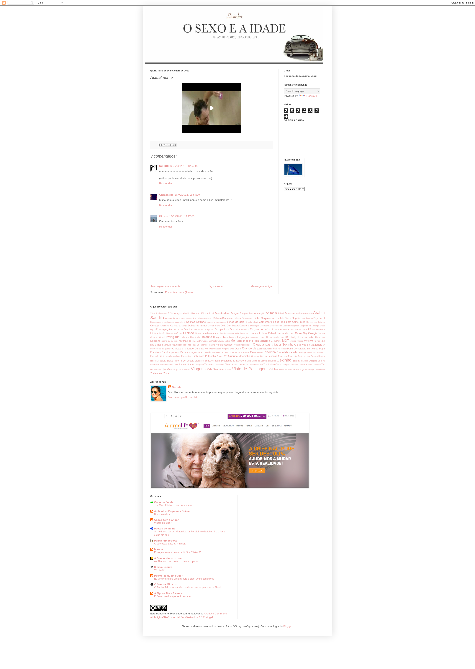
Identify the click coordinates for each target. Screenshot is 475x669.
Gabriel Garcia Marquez (281, 333)
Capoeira (211, 322)
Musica (293, 341)
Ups (164, 369)
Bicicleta (279, 318)
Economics (196, 329)
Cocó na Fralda (163, 502)
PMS (315, 352)
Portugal (154, 356)
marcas (187, 341)
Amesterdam (222, 313)
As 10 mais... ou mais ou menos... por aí (176, 561)
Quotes (263, 356)
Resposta (292, 356)
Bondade (301, 318)
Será (249, 361)
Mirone (158, 549)
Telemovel (219, 365)
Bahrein (217, 318)
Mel (232, 340)
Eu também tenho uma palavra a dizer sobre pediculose (184, 578)
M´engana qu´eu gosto (168, 341)
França (254, 333)
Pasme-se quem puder (168, 575)
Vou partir (159, 570)
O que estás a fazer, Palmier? (170, 543)
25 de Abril (155, 313)
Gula (161, 337)
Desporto (294, 326)
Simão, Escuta (163, 566)
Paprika (166, 352)
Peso (253, 352)
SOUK (175, 365)
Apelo (301, 313)
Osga (238, 348)
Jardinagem (278, 337)
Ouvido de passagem (257, 348)
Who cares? (293, 369)
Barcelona (227, 318)
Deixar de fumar (197, 325)
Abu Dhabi (187, 313)
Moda (273, 341)
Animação (259, 313)
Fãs (299, 329)
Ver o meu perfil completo (183, 397)
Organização (228, 349)
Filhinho (188, 333)
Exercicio (292, 329)
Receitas (272, 356)
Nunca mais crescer (243, 345)
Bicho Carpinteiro (264, 318)
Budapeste (169, 322)
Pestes (260, 352)
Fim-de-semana (210, 333)
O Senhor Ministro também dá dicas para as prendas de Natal (187, 587)
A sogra (163, 313)
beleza (237, 318)
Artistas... (208, 318)
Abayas (178, 313)
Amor (251, 313)
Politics (321, 352)
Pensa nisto (237, 352)
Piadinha (270, 352)
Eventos (284, 329)
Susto (190, 364)
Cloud (255, 322)
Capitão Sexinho (196, 321)
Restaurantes (304, 356)
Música (300, 341)
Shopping (313, 361)
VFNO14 (186, 369)
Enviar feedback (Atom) (179, 292)
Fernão (162, 333)
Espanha (235, 329)
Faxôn (304, 329)
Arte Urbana (198, 318)
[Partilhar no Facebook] (171, 145)
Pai (275, 348)
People (246, 352)
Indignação (243, 337)
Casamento (221, 322)
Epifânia (210, 329)
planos (310, 352)
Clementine (166, 194)
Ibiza (225, 337)
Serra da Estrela (259, 361)
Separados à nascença (233, 360)
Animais (271, 313)
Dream (180, 329)
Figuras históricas (174, 333)
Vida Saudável (215, 369)
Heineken (185, 337)
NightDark (165, 165)
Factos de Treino (165, 528)
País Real (282, 349)
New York (182, 345)
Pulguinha (210, 356)
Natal (174, 344)
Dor (174, 329)
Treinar (302, 365)
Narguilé (167, 345)
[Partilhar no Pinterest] (174, 145)
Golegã (312, 333)
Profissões (186, 356)
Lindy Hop (320, 337)
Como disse (298, 322)
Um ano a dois (162, 514)
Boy (315, 318)
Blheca (288, 318)
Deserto (286, 326)
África (203, 313)
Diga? (152, 329)
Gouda (321, 333)
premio (169, 356)
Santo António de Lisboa (180, 360)
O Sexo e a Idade (183, 348)
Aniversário (291, 313)
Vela (169, 369)
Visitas (228, 369)
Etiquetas (245, 329)
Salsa (162, 360)
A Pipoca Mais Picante (168, 593)
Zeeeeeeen (320, 369)
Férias (154, 333)
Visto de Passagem (250, 369)
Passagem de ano (195, 352)
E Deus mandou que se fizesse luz (173, 596)
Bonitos (309, 318)
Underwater (155, 369)
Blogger (287, 626)
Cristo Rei (165, 326)
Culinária (175, 325)
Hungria (217, 337)
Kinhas (163, 216)
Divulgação (164, 329)
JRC (287, 337)
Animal (281, 313)
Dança (184, 326)
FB (309, 329)
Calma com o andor (166, 519)
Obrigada (199, 348)
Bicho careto (247, 318)
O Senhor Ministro (165, 584)
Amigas (234, 313)
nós (189, 345)
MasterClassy (217, 341)
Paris (183, 352)
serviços (272, 361)
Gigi (305, 333)
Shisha (296, 360)
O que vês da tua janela (308, 344)
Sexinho (284, 360)
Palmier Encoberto (165, 540)
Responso (282, 356)
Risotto (321, 356)
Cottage (155, 325)
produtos (177, 356)
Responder (165, 183)
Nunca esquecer (224, 345)
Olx (206, 349)
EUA (277, 329)
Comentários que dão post (275, 321)
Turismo (317, 365)
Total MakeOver (272, 364)
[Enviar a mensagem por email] (160, 145)
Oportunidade (215, 349)
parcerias (175, 352)
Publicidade (198, 356)
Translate (311, 95)
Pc (223, 352)
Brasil (322, 318)
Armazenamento (180, 318)
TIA (261, 365)
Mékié (227, 341)
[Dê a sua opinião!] (164, 145)
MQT (285, 340)
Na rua (317, 341)
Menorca (265, 340)
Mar (181, 341)
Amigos (244, 313)
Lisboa (153, 341)
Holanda (206, 337)
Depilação (254, 326)
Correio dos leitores (315, 322)
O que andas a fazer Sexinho (273, 344)
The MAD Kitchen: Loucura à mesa (173, 505)
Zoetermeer (156, 373)
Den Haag (233, 325)
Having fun (172, 337)
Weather (283, 369)
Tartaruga (209, 364)
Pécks (228, 352)
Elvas (203, 329)
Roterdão (154, 361)
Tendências (254, 365)
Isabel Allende (266, 337)
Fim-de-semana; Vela (229, 333)
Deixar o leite (214, 326)
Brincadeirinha (156, 322)
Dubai (187, 329)
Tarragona (199, 365)
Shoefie (304, 361)
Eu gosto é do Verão (262, 329)
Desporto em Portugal (309, 326)
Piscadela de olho (287, 352)
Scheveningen (212, 360)
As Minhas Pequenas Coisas (172, 511)
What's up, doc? (162, 522)
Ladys (311, 337)
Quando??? (222, 356)
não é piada (156, 345)
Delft (223, 325)
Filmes (198, 333)
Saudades (199, 361)
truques (309, 365)
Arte (190, 318)
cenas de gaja (235, 321)
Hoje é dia (195, 337)
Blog (294, 318)
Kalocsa (302, 337)
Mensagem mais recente (165, 286)
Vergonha (177, 369)
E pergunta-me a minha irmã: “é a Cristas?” (177, 552)
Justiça (294, 337)
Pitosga (302, 352)
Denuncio (244, 325)
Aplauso (308, 313)
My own (308, 340)
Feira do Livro (318, 329)
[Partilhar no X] (167, 145)
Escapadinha (222, 329)
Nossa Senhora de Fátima (203, 345)
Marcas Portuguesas (201, 341)
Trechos (294, 365)
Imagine (232, 337)
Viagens (198, 369)
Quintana (255, 356)
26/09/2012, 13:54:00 (187, 194)
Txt (323, 364)
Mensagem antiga (261, 286)
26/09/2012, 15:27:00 (181, 216)
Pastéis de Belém (213, 352)
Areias (168, 318)
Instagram (254, 337)
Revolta (314, 356)
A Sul (170, 313)
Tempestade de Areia (236, 364)
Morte (278, 341)
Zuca (166, 373)
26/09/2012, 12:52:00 (185, 165)
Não (322, 341)
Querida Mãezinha (239, 355)
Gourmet (154, 337)
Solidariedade (166, 365)
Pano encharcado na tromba (302, 348)
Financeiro (244, 333)
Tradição (285, 365)
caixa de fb (180, 322)
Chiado (248, 322)
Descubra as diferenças (271, 326)
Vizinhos (273, 369)
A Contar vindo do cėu (168, 558)
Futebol (263, 333)
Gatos (298, 333)
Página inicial (215, 286)
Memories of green (248, 340)
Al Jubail (210, 313)
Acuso (196, 313)
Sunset (182, 364)
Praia (161, 355)
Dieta (322, 326)
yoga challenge (307, 369)
